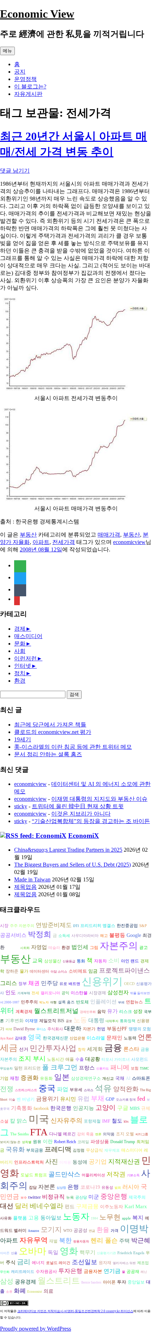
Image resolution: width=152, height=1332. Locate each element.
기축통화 (21, 1108)
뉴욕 (70, 1197)
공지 (19, 72)
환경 (19, 681)
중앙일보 (136, 1282)
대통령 (96, 1020)
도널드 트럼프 (34, 1174)
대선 (6, 1206)
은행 (73, 1186)
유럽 (83, 1098)
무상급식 (94, 1150)
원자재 (105, 1263)
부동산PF (117, 1028)
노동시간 (55, 1059)
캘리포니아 (50, 993)
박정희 (39, 934)
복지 (138, 1217)
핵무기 (87, 1252)
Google (134, 935)
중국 (47, 1088)
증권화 (30, 1078)
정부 (22, 983)
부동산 (28, 535)
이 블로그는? (30, 86)
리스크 (125, 1011)
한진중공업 (127, 925)
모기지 (51, 1229)
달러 (21, 1206)
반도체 (82, 1002)
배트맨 (74, 984)
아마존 (5, 1253)
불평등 (117, 935)
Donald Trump (122, 1142)
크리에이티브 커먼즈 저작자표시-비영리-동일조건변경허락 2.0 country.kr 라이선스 (75, 1311)
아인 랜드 (130, 961)
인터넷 (22, 666)
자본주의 (119, 945)
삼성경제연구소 (86, 1078)
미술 (12, 1099)
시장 (4, 925)
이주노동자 (111, 1206)
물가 (24, 971)
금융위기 (47, 1098)
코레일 (83, 1142)
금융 (113, 1048)
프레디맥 (58, 1149)
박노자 (44, 1002)
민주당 (49, 983)
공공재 (133, 1271)
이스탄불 (79, 993)
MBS (135, 1108)
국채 (119, 1078)
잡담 (33, 1187)
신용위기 (102, 981)
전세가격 (63, 542)
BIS (61, 1021)
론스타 (131, 1049)
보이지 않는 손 (10, 1142)
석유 (103, 1088)
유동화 (46, 1078)
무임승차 (6, 1068)
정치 (19, 673)
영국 (34, 1037)
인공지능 (83, 1108)
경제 (19, 629)
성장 (137, 1011)
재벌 (53, 1241)
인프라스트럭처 (29, 1162)
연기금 (112, 1271)
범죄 (118, 1187)
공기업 (98, 1161)
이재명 (31, 1021)
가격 (114, 1231)
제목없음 (25, 887)
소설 (4, 1121)
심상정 (61, 1187)
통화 (81, 961)
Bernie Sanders (91, 1282)
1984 (94, 1218)
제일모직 (47, 1021)
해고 (104, 936)
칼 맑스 (18, 1121)
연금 (92, 1231)
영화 (69, 1251)
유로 (63, 984)
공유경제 (25, 1282)
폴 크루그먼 (59, 1067)
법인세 (79, 947)
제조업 (143, 1263)
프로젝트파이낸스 (124, 970)
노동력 (130, 1038)
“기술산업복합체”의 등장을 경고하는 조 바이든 (91, 821)
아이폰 (109, 1282)
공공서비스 (13, 935)
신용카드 (102, 1068)
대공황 (92, 1059)
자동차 (100, 961)
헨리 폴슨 (104, 1240)
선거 (23, 1049)
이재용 (65, 1162)
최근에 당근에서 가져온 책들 (50, 725)
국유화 (15, 1149)
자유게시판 (28, 94)
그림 (94, 947)
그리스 (8, 983)
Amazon (33, 1231)
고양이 (105, 1107)
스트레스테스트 (26, 1090)
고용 (33, 1218)
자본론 (46, 1186)
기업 (4, 1078)
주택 (124, 1241)
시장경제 (97, 992)
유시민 (68, 1099)
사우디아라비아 (85, 936)
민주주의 (29, 1002)
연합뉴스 (134, 1002)
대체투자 (112, 1021)
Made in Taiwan (32, 879)
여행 (53, 1002)
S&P (143, 926)
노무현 (110, 1217)
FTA (39, 1132)
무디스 (41, 1029)
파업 (62, 1089)
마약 (9, 1029)
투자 (121, 1282)
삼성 (6, 1281)
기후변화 (14, 1020)
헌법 (101, 1028)
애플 (69, 1059)
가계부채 (23, 993)
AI (128, 1078)
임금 (93, 971)
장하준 (12, 971)
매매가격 (109, 535)
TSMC (144, 1068)
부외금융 (34, 1150)
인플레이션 (103, 1001)
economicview (129, 542)
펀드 (70, 1206)
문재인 (114, 1038)
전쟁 (6, 1089)
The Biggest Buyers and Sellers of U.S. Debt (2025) (72, 865)
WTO (67, 1231)
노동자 (76, 1216)
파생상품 (99, 1141)
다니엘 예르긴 (62, 1133)
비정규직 (53, 1196)
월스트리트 (58, 1280)
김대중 (21, 1038)
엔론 (98, 1134)
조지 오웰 (125, 1133)
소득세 (64, 936)
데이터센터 (39, 971)
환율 (103, 1229)
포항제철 (92, 1121)
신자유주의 (66, 1120)
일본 (62, 1077)
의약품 (109, 1134)
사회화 (25, 948)
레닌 (144, 1272)
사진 (51, 1161)
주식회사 (55, 1029)
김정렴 (78, 1150)
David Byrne (24, 1028)
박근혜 (140, 1240)
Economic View (37, 13)
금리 (23, 1262)
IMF (106, 1121)
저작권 (115, 1174)
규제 (145, 1108)
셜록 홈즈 (66, 1002)
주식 (11, 1262)
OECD (129, 984)
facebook (41, 1108)
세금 (9, 1048)
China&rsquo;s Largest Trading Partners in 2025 (68, 850)
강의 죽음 (85, 1134)
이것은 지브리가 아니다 (81, 814)
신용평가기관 (106, 1253)
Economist (34, 1291)
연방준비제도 (54, 925)
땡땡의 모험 (140, 1029)
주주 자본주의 (22, 926)
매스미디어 (28, 636)
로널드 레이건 (58, 1263)
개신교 (108, 1079)
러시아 (130, 1186)
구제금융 (87, 1206)
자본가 (89, 1028)
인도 (10, 992)
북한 (65, 1240)
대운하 (72, 1028)
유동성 (107, 1187)
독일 (53, 1252)
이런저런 (25, 658)
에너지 (38, 1262)
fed (141, 1098)
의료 (48, 1291)
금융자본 (93, 1271)
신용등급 (69, 961)
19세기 (22, 739)
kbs (126, 1121)
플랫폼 (20, 1218)
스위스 (88, 1090)
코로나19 (90, 1187)
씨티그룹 (141, 1134)
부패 (121, 1002)
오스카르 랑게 (126, 1099)
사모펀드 (139, 1059)
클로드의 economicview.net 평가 (52, 732)
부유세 (76, 1090)
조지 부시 (32, 1058)
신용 (14, 1253)
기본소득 (133, 1175)
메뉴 (7, 50)
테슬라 (54, 948)
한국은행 (60, 1108)
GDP (110, 1099)
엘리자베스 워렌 (124, 1263)
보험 (135, 1068)
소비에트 (78, 971)
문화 (19, 644)
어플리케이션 (93, 1175)
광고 (143, 947)
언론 (145, 1037)
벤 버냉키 (26, 1099)
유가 (112, 1011)
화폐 (20, 1290)
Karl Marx (135, 1206)
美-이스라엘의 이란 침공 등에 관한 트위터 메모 (73, 747)
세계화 (95, 1049)
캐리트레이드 (22, 1272)
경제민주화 (88, 1012)
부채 (97, 1098)
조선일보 (84, 1262)
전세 (35, 993)
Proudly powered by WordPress (35, 1329)
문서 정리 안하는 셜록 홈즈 (48, 754)
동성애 (79, 1162)
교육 (37, 960)
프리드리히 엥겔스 (97, 925)
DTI (76, 926)
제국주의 (137, 1197)
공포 (69, 1021)
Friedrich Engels (130, 1253)
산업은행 (77, 1038)
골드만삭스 (64, 1174)
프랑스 (87, 1068)
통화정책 (127, 1021)
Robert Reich (65, 1142)
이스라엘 (96, 1038)
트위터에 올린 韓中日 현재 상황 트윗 (78, 806)
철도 (117, 1121)
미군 (93, 1197)
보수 (24, 1197)
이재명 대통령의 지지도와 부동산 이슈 (99, 799)
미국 (39, 1119)
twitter (34, 1197)
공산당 (81, 1197)
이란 (48, 1141)
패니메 (119, 1067)
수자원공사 (46, 1271)
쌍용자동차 (81, 1241)
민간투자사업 (53, 1048)
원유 (37, 1141)
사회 (19, 651)
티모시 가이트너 (115, 1059)
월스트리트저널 (56, 1010)
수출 (79, 1059)
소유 (9, 1291)
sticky (20, 806)
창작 (82, 1050)
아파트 (41, 542)
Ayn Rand (6, 1038)
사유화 (6, 1218)
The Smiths (19, 1134)
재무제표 (112, 1150)
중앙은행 (113, 1196)
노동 (80, 1020)
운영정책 (25, 79)
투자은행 (70, 1271)
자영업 (39, 947)
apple (126, 1218)
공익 (65, 993)
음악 (101, 1011)
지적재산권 (124, 1161)
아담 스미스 (59, 971)
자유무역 (33, 1240)
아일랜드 (12, 948)
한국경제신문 (55, 1038)
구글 (122, 1108)
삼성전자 (118, 992)
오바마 (32, 1251)
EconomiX (83, 835)
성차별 (26, 1142)
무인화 (5, 1272)
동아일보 (51, 1218)
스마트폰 (141, 1078)
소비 (113, 960)
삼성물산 (52, 961)
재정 (14, 1078)
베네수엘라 (46, 1206)
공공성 (80, 1230)
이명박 (134, 1228)
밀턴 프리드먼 (27, 1068)
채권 (34, 983)
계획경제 (24, 1011)
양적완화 (126, 1089)
